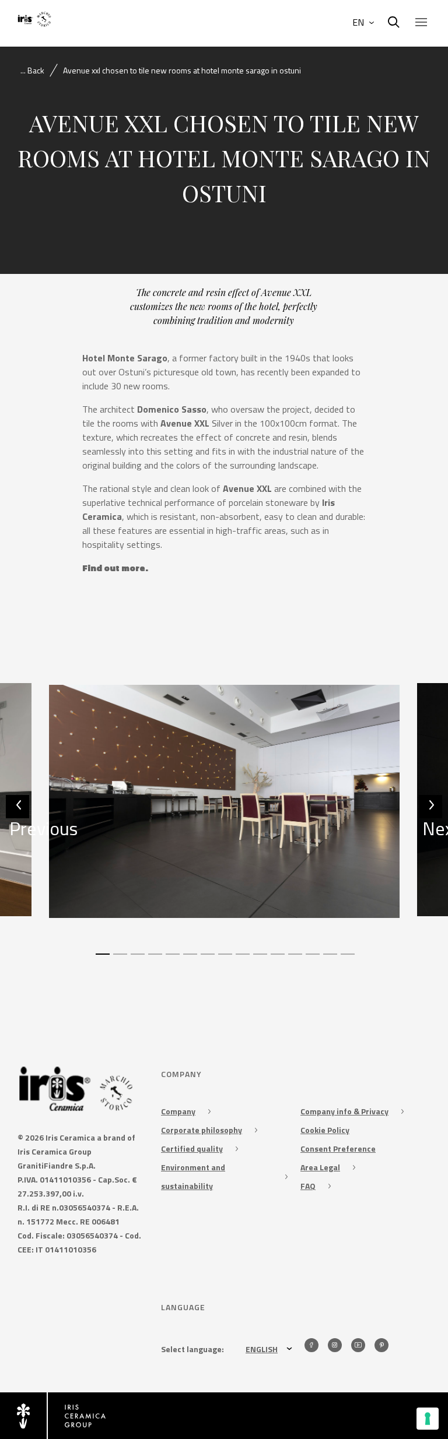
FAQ (308, 1186)
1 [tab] (101, 959)
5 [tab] (171, 959)
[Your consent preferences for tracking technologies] (427, 1419)
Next (432, 816)
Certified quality (192, 1148)
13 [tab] (311, 959)
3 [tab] (136, 959)
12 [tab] (294, 959)
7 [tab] (206, 959)
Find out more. (115, 568)
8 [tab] (224, 959)
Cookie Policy (324, 1130)
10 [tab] (259, 959)
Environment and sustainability (193, 1176)
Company (178, 1111)
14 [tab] (329, 959)
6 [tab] (189, 959)
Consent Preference (338, 1148)
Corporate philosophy (201, 1130)
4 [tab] (154, 959)
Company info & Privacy (344, 1111)
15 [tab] (346, 959)
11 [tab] (276, 959)
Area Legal (320, 1167)
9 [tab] (241, 959)
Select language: (192, 1349)
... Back (32, 70)
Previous (19, 816)
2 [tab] (119, 959)
